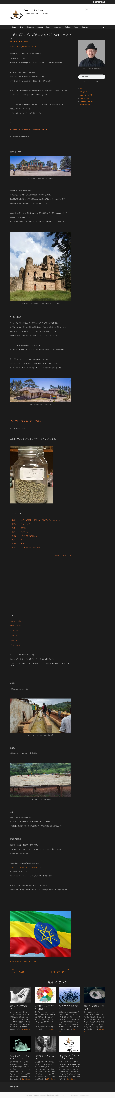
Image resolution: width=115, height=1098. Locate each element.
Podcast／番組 (84, 98)
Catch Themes (84, 1095)
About (76, 27)
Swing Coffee (34, 10)
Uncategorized (85, 105)
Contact (85, 27)
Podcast (68, 27)
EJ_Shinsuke (24, 41)
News (21, 27)
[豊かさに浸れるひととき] (94, 995)
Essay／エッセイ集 (86, 95)
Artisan (40, 27)
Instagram (57, 27)
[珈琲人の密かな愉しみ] (20, 995)
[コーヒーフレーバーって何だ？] (45, 995)
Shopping (30, 27)
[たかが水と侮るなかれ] (69, 995)
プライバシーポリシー (64, 1095)
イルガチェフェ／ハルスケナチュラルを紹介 (24, 867)
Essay (48, 27)
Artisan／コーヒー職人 (29, 47)
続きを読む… (26, 1029)
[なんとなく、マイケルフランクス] (20, 1044)
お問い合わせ (14, 1087)
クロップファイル (15, 47)
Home (14, 27)
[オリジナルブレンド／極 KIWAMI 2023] (69, 1044)
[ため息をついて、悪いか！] (45, 1044)
